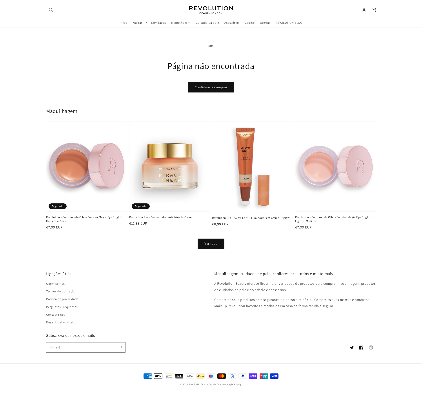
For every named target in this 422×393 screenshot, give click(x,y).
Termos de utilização (61, 291)
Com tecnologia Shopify (229, 384)
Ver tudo (211, 243)
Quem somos (55, 284)
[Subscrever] (120, 347)
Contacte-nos (55, 315)
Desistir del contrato (61, 322)
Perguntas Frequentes (62, 307)
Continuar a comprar (211, 87)
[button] (51, 10)
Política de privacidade (62, 299)
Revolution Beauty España (202, 384)
